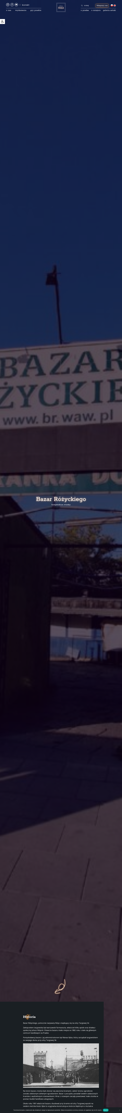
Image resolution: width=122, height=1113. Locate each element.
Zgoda (106, 1110)
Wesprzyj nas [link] (102, 5)
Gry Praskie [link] (35, 10)
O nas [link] (8, 10)
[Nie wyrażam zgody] (120, 1110)
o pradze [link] (85, 10)
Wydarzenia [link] (20, 10)
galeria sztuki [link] (109, 10)
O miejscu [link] (96, 10)
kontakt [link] (25, 5)
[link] (2, 21)
